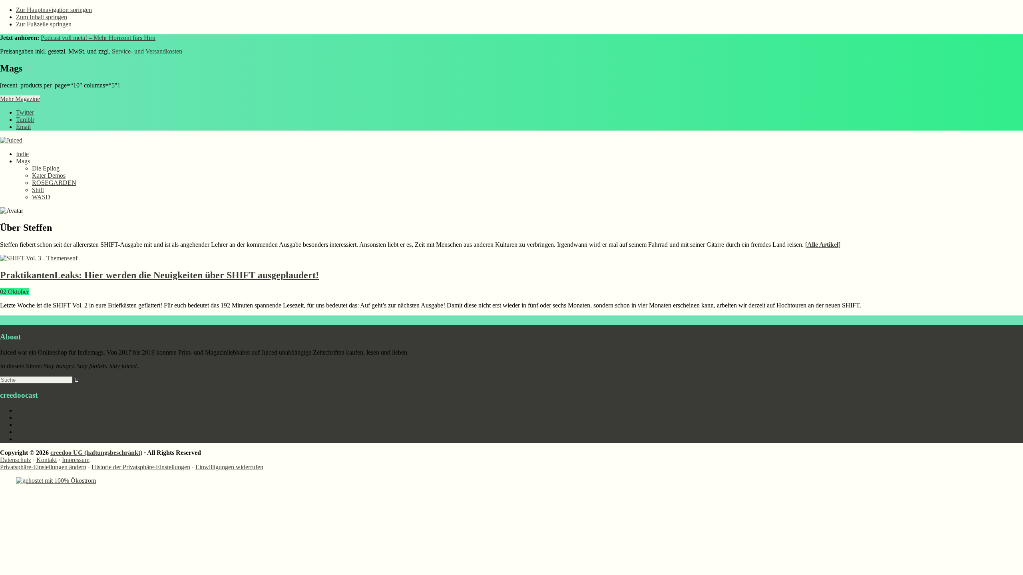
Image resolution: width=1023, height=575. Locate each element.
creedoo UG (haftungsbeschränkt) (96, 452)
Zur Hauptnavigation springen (54, 9)
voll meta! (28, 439)
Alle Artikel (822, 244)
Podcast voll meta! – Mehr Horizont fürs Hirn (98, 37)
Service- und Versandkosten (147, 51)
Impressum (76, 459)
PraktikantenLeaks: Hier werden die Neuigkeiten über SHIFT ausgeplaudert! (159, 275)
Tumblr (25, 119)
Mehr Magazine (20, 98)
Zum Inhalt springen (41, 17)
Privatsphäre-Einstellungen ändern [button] (43, 467)
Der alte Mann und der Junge (53, 424)
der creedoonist (35, 431)
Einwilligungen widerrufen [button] (229, 467)
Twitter (25, 112)
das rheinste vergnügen (45, 417)
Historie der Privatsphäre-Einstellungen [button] (141, 467)
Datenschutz (15, 459)
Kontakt (46, 459)
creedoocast (31, 410)
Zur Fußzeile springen (44, 24)
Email (23, 126)
